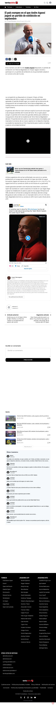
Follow (22, 206)
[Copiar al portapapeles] (15, 59)
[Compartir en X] (9, 59)
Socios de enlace (28, 691)
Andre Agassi (29, 68)
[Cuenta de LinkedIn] (31, 697)
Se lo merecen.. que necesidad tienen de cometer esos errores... (21, 514)
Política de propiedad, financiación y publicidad (24, 687)
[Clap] (8, 307)
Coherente (12, 463)
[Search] (45, 3)
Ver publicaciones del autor (16, 297)
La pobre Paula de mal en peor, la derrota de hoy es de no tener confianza (23, 487)
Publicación (28, 360)
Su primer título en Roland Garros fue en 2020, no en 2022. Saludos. (22, 475)
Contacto (50, 687)
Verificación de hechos (48, 684)
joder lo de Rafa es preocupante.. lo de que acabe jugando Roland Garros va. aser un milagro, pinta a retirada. (28, 507)
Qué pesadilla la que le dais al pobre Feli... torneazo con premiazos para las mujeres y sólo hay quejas (28, 521)
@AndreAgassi (33, 209)
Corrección (6, 687)
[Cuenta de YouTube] (35, 697)
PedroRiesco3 (13, 517)
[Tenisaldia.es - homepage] (11, 2)
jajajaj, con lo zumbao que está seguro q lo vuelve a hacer (20, 481)
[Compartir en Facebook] (7, 59)
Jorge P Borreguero (12, 21)
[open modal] (50, 3)
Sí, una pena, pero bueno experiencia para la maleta (18, 493)
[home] (5, 7)
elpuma (11, 455)
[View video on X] (28, 238)
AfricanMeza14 (13, 471)
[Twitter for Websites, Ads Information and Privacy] (46, 263)
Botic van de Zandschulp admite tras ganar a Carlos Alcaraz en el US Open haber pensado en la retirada (30, 170)
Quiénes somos (5, 684)
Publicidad (43, 687)
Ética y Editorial (35, 684)
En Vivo (36, 7)
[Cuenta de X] (21, 697)
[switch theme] (47, 3)
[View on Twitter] (46, 205)
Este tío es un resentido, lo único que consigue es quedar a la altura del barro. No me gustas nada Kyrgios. (28, 468)
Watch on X (42, 216)
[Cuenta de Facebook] (24, 697)
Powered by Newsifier (28, 700)
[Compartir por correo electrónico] (12, 59)
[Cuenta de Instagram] (28, 697)
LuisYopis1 (12, 477)
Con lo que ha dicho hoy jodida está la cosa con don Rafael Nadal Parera (23, 500)
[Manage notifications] (53, 703)
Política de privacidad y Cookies (21, 684)
